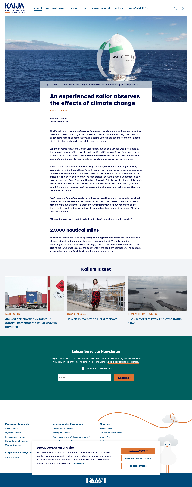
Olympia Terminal (13, 433)
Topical (38, 8)
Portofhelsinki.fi (137, 8)
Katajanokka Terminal (15, 437)
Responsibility (106, 429)
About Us (105, 424)
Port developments (56, 8)
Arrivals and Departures (63, 429)
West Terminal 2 (12, 429)
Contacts (104, 441)
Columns (120, 8)
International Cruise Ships (64, 441)
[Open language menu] (184, 8)
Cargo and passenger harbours (22, 452)
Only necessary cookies (138, 458)
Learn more (78, 463)
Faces (74, 8)
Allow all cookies (138, 451)
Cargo (85, 8)
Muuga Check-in (13, 445)
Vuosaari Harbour (13, 457)
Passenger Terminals (17, 424)
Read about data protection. (123, 362)
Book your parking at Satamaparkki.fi (71, 437)
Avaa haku (175, 8)
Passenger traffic (101, 8)
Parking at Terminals (61, 433)
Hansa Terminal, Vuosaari (17, 441)
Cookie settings (138, 466)
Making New (105, 437)
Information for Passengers (68, 424)
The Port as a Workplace (111, 433)
